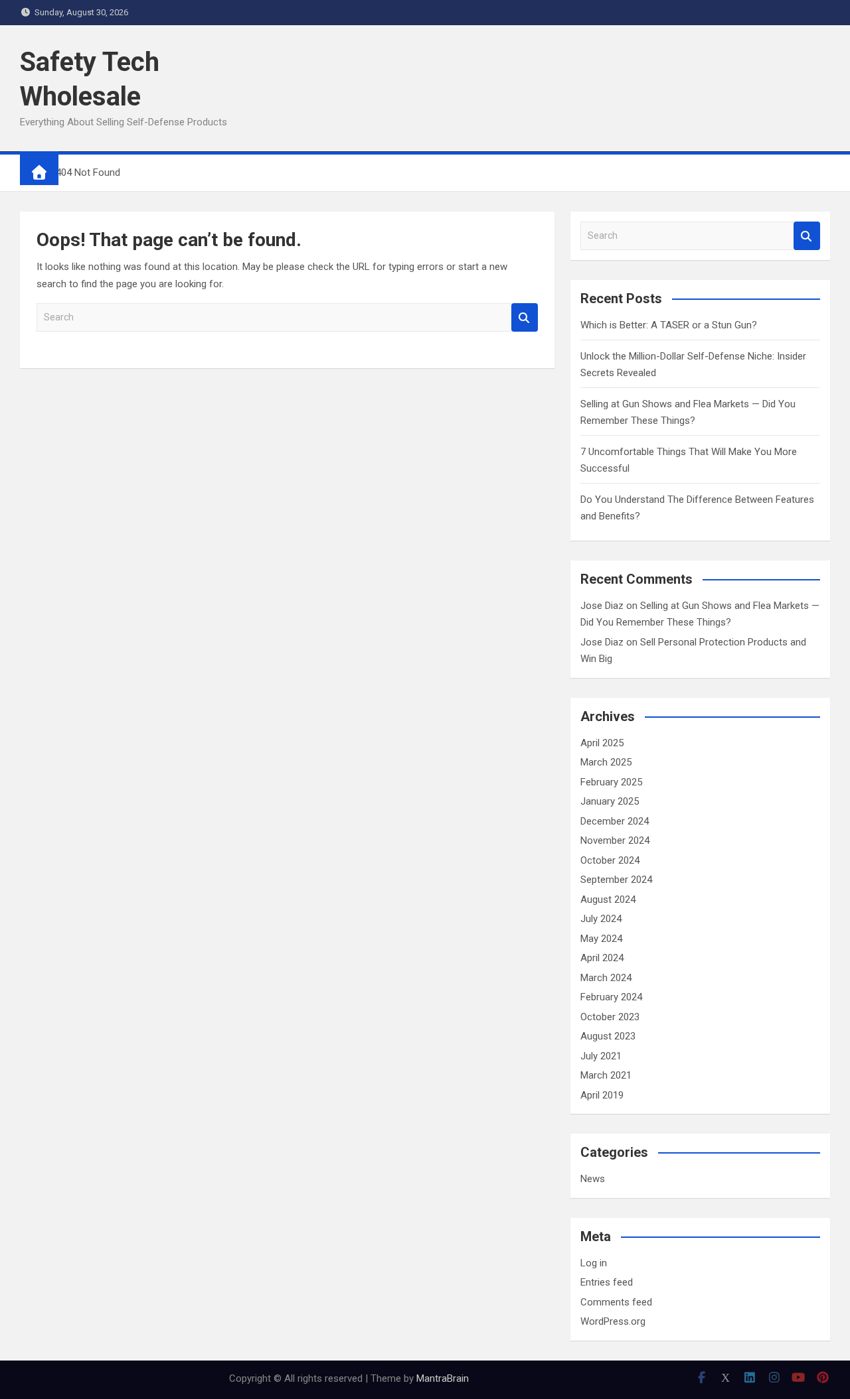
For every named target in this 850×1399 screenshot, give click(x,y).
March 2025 (606, 762)
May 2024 (601, 939)
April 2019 (602, 1095)
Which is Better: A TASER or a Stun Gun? (668, 325)
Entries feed (606, 1282)
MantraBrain (442, 1378)
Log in (593, 1263)
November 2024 (614, 840)
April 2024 (602, 958)
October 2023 (609, 1017)
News (592, 1179)
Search (524, 317)
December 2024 (614, 821)
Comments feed (616, 1302)
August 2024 (608, 899)
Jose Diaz (602, 606)
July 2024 (601, 919)
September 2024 (616, 880)
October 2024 (609, 860)
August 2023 (608, 1036)
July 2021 (601, 1056)
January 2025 (609, 801)
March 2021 (606, 1075)
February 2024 (611, 997)
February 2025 (611, 782)
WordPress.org (612, 1321)
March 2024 (606, 978)
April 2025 (602, 743)
